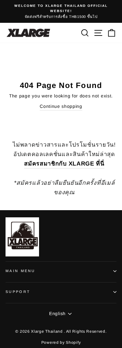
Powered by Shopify (61, 342)
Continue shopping (61, 106)
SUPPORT (18, 292)
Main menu (20, 271)
